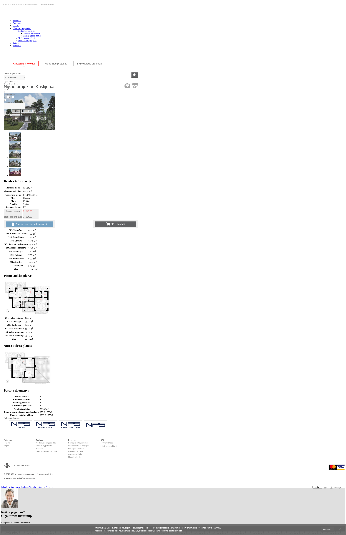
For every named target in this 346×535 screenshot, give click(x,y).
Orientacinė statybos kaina (46, 451)
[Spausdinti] (135, 85)
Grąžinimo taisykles (76, 451)
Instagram (41, 487)
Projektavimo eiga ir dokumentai (31, 224)
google (17, 487)
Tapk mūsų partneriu (44, 446)
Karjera (6, 446)
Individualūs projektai (27, 40)
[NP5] (95, 424)
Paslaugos (17, 23)
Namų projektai (22, 28)
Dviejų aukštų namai (32, 36)
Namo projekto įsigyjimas (78, 443)
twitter (11, 487)
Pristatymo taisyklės (76, 449)
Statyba (16, 43)
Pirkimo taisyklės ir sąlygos (78, 446)
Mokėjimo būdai (74, 457)
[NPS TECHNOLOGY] (45, 424)
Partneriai (39, 449)
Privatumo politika (75, 454)
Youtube (32, 487)
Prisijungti (337, 488)
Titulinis (7, 4)
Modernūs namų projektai (46, 443)
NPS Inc (7, 443)
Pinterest (49, 487)
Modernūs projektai (26, 38)
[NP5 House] (20, 424)
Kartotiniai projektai (26, 31)
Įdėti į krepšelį (118, 224)
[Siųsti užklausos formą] (127, 85)
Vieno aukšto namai (31, 33)
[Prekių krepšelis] (325, 488)
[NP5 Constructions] (70, 424)
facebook (25, 487)
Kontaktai (17, 45)
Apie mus (17, 20)
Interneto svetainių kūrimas (16, 478)
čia (180, 531)
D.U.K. (16, 25)
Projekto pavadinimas (12, 102)
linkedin (4, 487)
